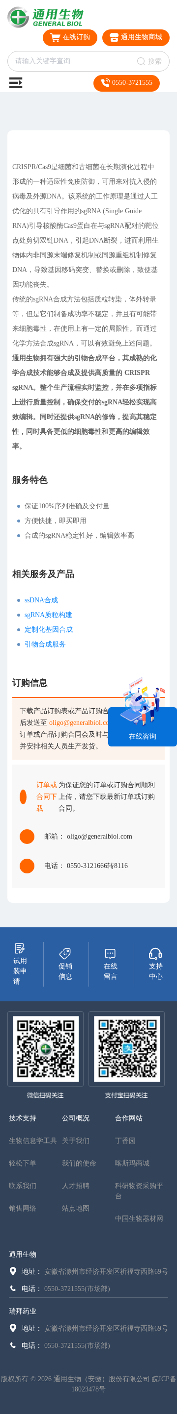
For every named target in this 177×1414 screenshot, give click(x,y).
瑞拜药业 (22, 1311)
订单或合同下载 (46, 796)
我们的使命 (79, 1163)
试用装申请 (20, 971)
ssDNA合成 (41, 600)
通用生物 (22, 1254)
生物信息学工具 (33, 1140)
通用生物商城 (140, 37)
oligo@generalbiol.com (82, 722)
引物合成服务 (45, 644)
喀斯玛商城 (132, 1163)
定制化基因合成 (49, 629)
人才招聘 (75, 1186)
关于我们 (75, 1140)
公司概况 (75, 1118)
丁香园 (125, 1140)
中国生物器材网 (139, 1218)
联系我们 (22, 1186)
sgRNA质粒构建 (48, 615)
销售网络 (22, 1208)
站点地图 (75, 1208)
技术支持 (22, 1118)
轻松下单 (22, 1163)
